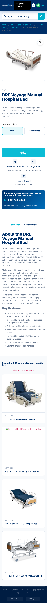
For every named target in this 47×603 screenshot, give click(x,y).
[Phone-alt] (33, 5)
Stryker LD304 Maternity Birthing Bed (22, 471)
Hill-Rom (9, 416)
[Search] (41, 16)
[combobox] (20, 16)
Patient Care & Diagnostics (22, 25)
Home (5, 25)
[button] (40, 42)
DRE (4, 90)
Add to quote (23, 153)
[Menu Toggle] (42, 5)
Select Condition (9, 124)
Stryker (9, 468)
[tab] (15, 225)
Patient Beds (14, 27)
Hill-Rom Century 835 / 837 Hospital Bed (23, 576)
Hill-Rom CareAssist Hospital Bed (20, 419)
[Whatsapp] (38, 5)
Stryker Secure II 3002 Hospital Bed (21, 523)
